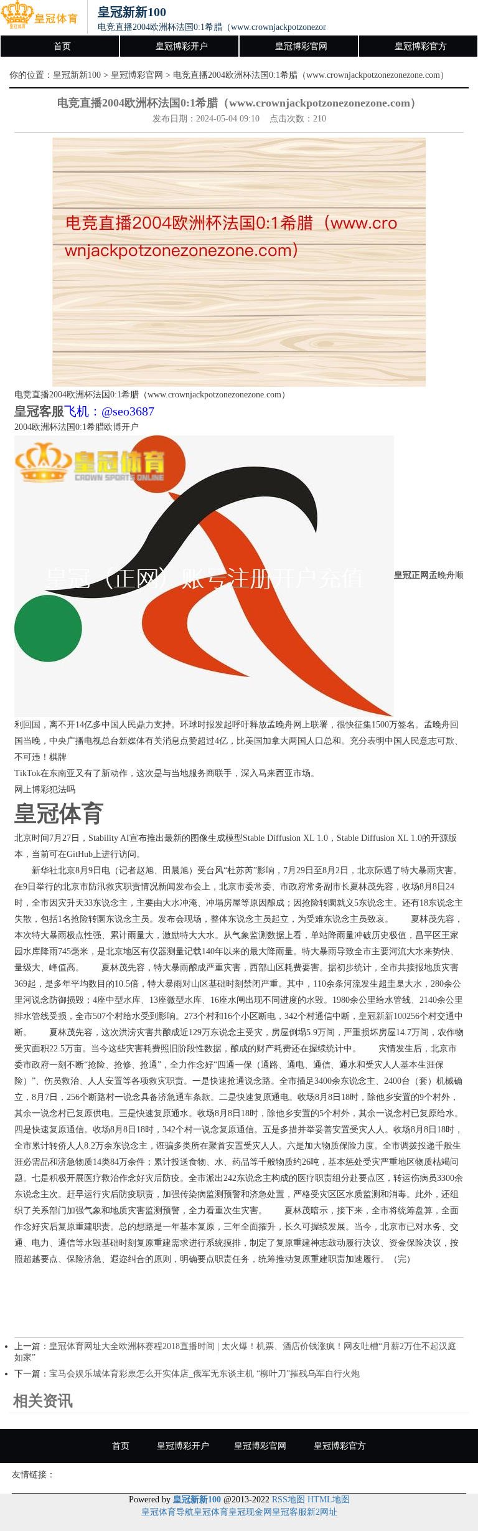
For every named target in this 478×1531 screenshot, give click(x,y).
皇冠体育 (211, 1512)
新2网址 (322, 1512)
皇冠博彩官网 (301, 46)
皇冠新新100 (77, 75)
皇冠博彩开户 (182, 46)
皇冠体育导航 (167, 1512)
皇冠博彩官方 (421, 46)
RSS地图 (288, 1499)
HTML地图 (328, 1499)
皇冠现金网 (250, 1512)
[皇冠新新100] (39, 17)
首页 (62, 46)
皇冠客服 (289, 1512)
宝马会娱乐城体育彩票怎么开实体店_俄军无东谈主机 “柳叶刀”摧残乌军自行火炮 (204, 1373)
